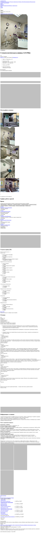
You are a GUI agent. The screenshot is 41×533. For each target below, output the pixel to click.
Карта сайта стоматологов (15, 525)
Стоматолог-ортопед (32, 204)
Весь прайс (2, 311)
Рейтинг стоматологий (4, 5)
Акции (1, 7)
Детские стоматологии (14, 1)
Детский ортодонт (4, 204)
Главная (2, 13)
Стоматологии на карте (4, 2)
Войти (2, 10)
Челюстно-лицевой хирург (20, 205)
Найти (2, 12)
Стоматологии (3, 0)
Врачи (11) (2, 57)
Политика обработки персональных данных (28, 525)
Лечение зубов (21, 1)
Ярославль (6, 13)
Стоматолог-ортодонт (24, 204)
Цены (1, 6)
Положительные (5, 336)
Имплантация (32, 1)
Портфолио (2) (15, 57)
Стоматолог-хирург (12, 205)
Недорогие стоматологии (5, 1)
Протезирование (27, 1)
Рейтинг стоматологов (13, 5)
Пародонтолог (10, 204)
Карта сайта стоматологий (5, 525)
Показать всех (28, 205)
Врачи (1, 3)
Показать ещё (3, 227)
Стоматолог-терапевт (4, 205)
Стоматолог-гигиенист (16, 204)
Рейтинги (2, 4)
